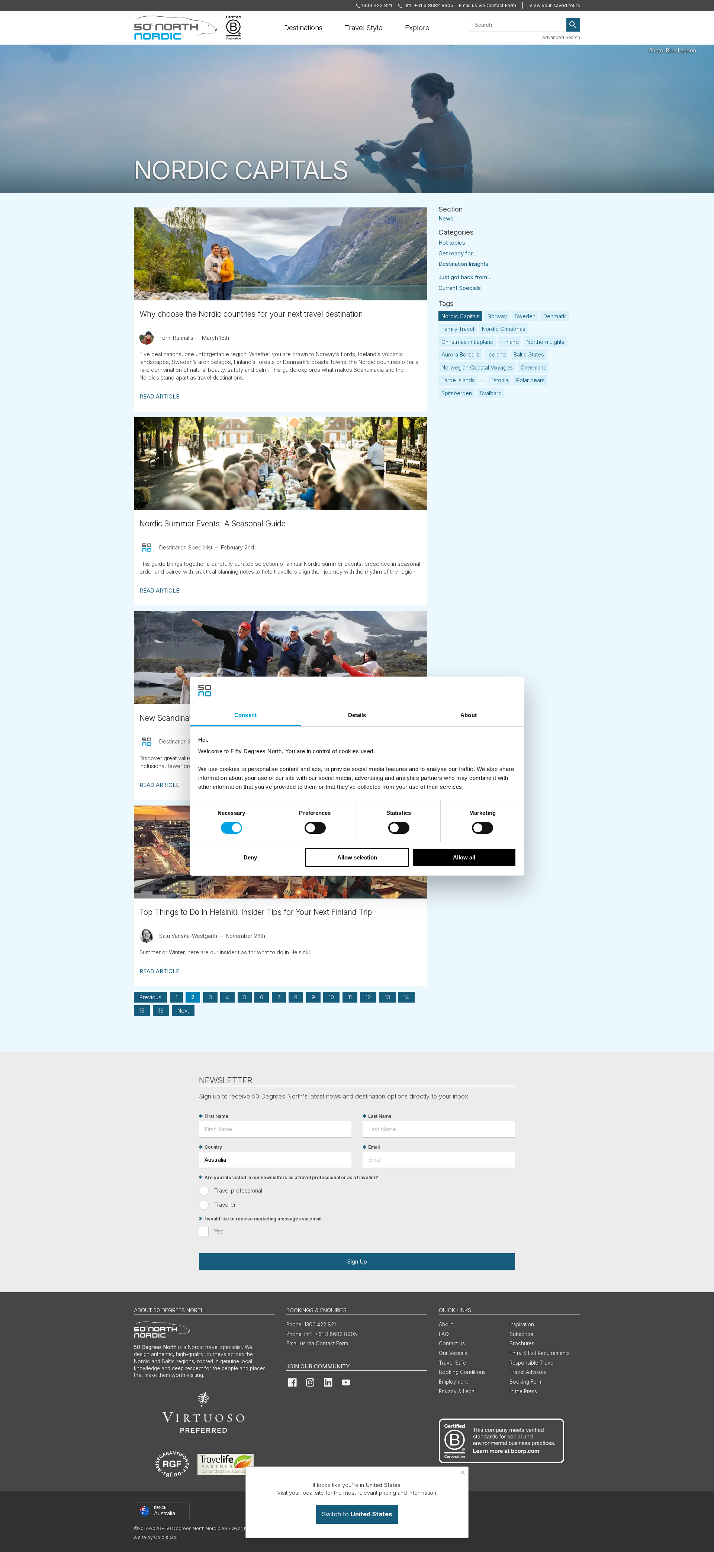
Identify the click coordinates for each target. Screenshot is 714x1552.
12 (368, 997)
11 (350, 997)
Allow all (464, 857)
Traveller (225, 1204)
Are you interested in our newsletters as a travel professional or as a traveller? (291, 1177)
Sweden (525, 316)
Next (183, 1010)
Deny (250, 857)
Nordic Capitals (460, 316)
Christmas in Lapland (467, 341)
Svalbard (491, 393)
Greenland (534, 367)
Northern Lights (546, 341)
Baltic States (529, 354)
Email (374, 1147)
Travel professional (238, 1190)
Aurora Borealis (460, 354)
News (445, 218)
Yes (218, 1231)
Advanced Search (561, 37)
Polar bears (530, 380)
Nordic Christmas (503, 328)
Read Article (159, 396)
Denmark (554, 316)
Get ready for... (457, 253)
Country (213, 1147)
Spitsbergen (456, 393)
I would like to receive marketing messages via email (263, 1219)
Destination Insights (463, 263)
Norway (497, 316)
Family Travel (457, 328)
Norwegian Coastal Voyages (477, 367)
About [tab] (468, 715)
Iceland (497, 354)
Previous (150, 997)
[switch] (315, 828)
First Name (216, 1116)
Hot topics (451, 242)
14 (406, 997)
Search (573, 25)
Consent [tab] (245, 715)
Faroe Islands (458, 380)
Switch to (357, 1514)
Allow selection (357, 857)
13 (387, 997)
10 (331, 997)
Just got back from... (465, 277)
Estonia (499, 380)
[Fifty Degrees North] (176, 28)
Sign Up (357, 1261)
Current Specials (459, 287)
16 (161, 1010)
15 (141, 1010)
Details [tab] (357, 715)
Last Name (380, 1116)
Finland (510, 341)
